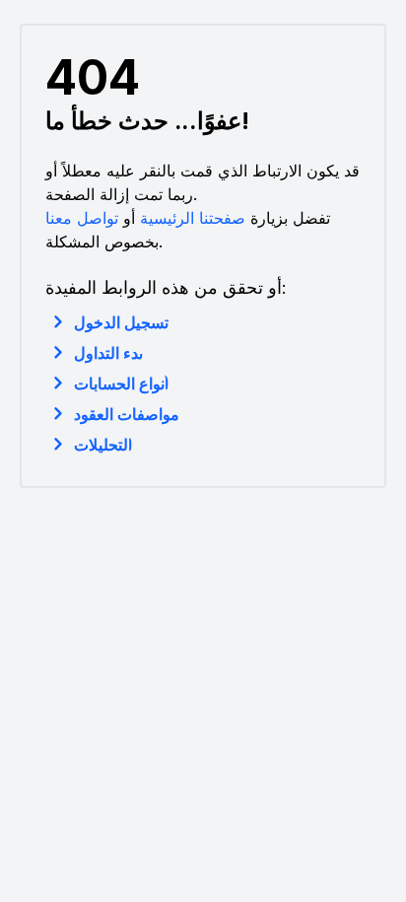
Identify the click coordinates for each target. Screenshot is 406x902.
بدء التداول (108, 353)
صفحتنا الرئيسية (192, 218)
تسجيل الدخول (121, 322)
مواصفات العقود (126, 414)
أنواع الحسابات (121, 383)
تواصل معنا (81, 218)
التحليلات (103, 444)
